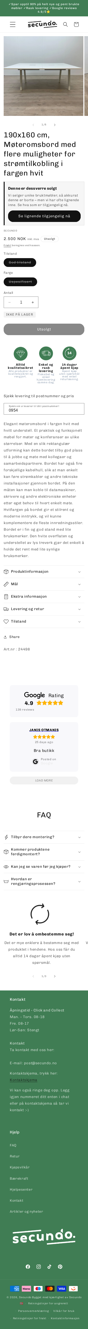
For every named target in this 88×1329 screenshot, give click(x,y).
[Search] (79, 408)
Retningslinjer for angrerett (48, 1303)
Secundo (25, 1297)
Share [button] (14, 637)
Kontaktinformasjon (65, 1318)
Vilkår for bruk (64, 1311)
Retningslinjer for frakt (29, 1318)
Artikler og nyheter (26, 1211)
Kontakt (16, 1200)
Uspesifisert (23, 282)
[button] (65, 24)
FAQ (13, 1145)
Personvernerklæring (33, 1311)
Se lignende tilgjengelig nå (44, 216)
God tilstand (22, 263)
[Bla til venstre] (33, 125)
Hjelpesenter (21, 1189)
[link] (40, 935)
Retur (15, 1156)
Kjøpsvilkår (20, 1167)
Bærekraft (19, 1178)
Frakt (7, 245)
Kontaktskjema (23, 1080)
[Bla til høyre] (54, 125)
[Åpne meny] (12, 24)
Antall (8, 293)
